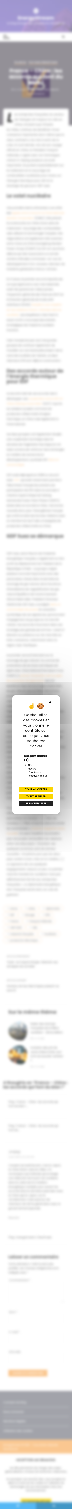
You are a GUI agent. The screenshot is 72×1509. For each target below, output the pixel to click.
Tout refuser (36, 796)
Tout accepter (36, 789)
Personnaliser (36, 803)
